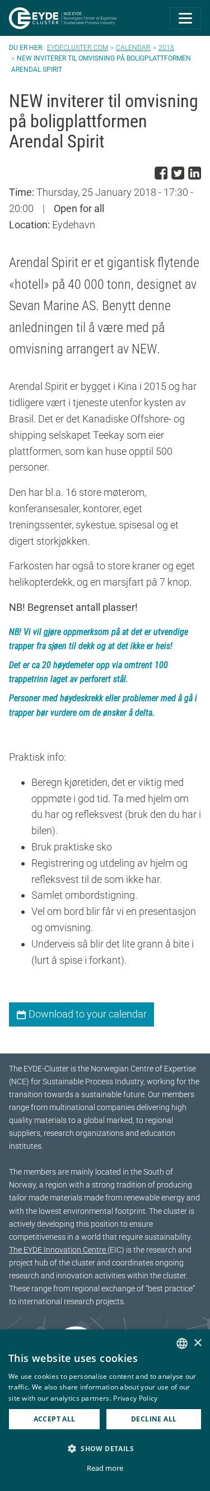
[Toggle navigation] (185, 18)
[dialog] (105, 1410)
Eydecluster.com (77, 48)
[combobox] (182, 1343)
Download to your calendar (86, 1014)
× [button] (197, 1343)
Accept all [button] (55, 1419)
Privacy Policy (135, 1398)
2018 (166, 48)
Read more (105, 1468)
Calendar (133, 48)
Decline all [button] (153, 1419)
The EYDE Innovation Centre (58, 1250)
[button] (105, 1448)
